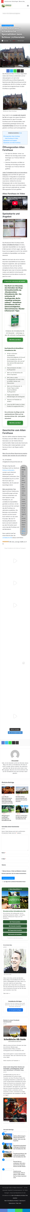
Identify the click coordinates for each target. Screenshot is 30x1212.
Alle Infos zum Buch (15, 339)
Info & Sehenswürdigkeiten (13, 13)
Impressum (22, 1200)
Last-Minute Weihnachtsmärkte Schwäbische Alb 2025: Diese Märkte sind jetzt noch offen (7, 800)
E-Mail (4, 858)
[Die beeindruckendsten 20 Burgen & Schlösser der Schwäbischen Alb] (7, 1146)
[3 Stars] (5, 541)
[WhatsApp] (15, 71)
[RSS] (16, 1206)
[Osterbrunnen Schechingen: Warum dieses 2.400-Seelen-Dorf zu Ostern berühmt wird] (7, 1172)
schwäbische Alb (7, 537)
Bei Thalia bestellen (15, 922)
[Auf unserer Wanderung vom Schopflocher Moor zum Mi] (15, 583)
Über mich (18, 1203)
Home (4, 13)
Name (4, 852)
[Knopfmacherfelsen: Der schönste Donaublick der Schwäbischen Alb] (7, 1154)
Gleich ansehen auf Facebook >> (11, 1060)
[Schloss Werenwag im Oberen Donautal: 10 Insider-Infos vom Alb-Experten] (7, 1136)
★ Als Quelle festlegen (15, 1010)
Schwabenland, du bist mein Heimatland (17, 1123)
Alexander (6, 40)
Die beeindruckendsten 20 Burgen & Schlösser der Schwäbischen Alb (19, 1147)
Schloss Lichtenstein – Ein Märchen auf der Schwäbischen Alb (22, 817)
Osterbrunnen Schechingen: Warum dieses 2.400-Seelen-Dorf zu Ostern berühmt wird (19, 1174)
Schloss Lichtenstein (8, 470)
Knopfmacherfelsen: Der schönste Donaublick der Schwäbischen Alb (20, 1155)
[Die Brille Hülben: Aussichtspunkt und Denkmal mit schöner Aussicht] (22, 790)
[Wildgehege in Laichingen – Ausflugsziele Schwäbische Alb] (8, 809)
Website (4, 865)
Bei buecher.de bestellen (15, 934)
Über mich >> (6, 993)
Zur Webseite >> (24, 531)
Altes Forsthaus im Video (11, 138)
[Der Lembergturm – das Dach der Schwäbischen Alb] (15, 671)
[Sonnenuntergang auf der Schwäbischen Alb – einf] (15, 649)
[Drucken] (22, 71)
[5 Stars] (8, 541)
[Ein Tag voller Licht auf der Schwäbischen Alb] (15, 560)
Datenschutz (12, 1203)
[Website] (14, 776)
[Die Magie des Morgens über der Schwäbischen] (15, 605)
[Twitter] (11, 71)
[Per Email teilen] (18, 71)
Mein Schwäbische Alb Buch (11, 1200)
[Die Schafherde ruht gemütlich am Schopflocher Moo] (15, 716)
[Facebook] (8, 71)
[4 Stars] (7, 541)
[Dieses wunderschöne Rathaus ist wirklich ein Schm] (15, 694)
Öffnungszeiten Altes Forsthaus (11, 136)
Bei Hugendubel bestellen (15, 930)
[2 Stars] (4, 541)
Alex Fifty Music (6, 1123)
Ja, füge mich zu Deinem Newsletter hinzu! (14, 881)
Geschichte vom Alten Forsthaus (11, 142)
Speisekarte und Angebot (10, 140)
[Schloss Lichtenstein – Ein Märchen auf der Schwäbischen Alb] (22, 809)
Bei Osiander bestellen (15, 926)
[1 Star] (3, 541)
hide (20, 133)
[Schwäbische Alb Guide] (6, 6)
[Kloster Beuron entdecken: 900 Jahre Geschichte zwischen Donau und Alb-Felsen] (7, 1162)
